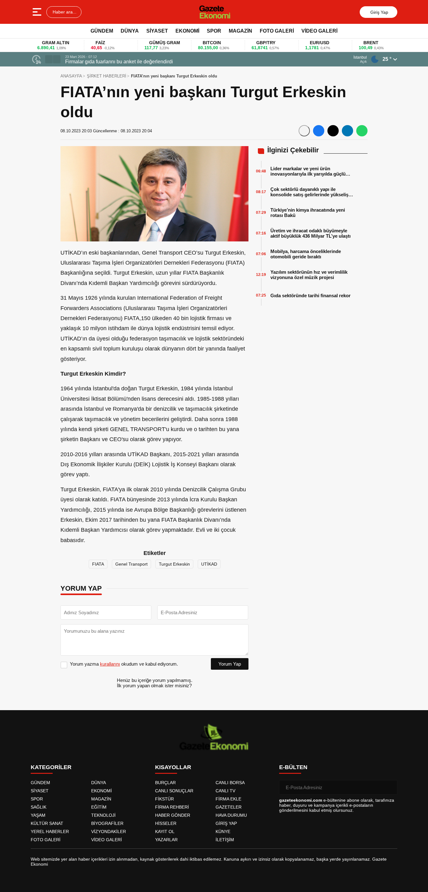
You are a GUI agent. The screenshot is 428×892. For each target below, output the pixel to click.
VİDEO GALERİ (319, 31)
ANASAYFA (71, 76)
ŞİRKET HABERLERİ (106, 76)
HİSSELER (165, 823)
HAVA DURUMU (231, 815)
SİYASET (157, 31)
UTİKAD (209, 564)
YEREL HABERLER (50, 831)
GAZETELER (229, 807)
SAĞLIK (38, 807)
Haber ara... (63, 11)
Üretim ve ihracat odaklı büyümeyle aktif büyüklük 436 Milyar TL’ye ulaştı (310, 233)
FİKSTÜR (164, 798)
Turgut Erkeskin (174, 564)
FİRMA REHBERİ (172, 807)
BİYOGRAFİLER (107, 823)
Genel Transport (131, 564)
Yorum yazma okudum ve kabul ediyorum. (124, 664)
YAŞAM (38, 815)
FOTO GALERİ (277, 31)
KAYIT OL (165, 831)
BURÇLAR (165, 782)
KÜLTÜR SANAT (47, 823)
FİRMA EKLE (228, 798)
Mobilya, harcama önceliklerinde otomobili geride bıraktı (305, 254)
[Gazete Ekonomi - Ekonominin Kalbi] (215, 12)
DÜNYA (130, 31)
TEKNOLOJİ (103, 815)
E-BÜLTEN (293, 767)
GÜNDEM (102, 31)
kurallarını (110, 664)
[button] (49, 59)
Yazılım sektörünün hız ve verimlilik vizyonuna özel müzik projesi (308, 274)
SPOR (214, 31)
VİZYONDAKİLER (108, 831)
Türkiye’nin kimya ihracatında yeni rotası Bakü (307, 212)
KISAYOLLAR (173, 767)
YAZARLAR (166, 839)
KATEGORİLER (51, 767)
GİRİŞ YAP (226, 823)
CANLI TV (225, 790)
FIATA (98, 564)
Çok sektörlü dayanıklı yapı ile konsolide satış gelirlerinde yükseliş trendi (309, 192)
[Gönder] (390, 787)
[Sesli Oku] (304, 130)
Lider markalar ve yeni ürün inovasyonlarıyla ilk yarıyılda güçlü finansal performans (308, 171)
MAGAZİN (240, 31)
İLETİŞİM (225, 839)
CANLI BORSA (230, 782)
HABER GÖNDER (172, 815)
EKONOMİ (187, 31)
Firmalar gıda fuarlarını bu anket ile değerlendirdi (119, 61)
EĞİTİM (99, 807)
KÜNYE (223, 831)
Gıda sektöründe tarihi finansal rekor (310, 295)
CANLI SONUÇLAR (174, 790)
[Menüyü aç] (38, 12)
